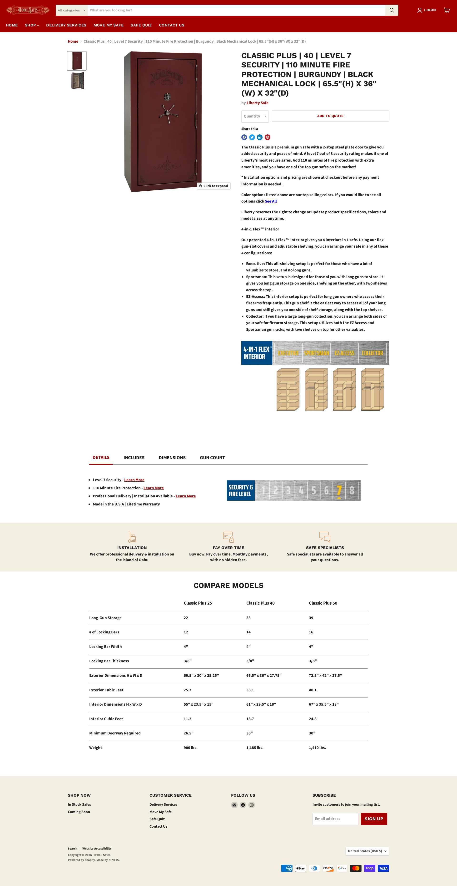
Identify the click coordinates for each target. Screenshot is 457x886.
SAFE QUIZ (141, 25)
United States (365, 851)
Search (72, 848)
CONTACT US (171, 25)
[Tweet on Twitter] (252, 137)
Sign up (374, 818)
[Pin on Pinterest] (267, 137)
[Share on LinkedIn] (260, 137)
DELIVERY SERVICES (66, 25)
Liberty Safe (257, 103)
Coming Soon (79, 812)
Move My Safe (160, 812)
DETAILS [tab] (101, 457)
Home (12, 25)
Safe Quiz (157, 819)
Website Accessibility (97, 848)
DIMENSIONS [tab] (172, 457)
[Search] (391, 10)
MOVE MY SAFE (109, 25)
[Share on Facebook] (244, 137)
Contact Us (158, 826)
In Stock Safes (79, 804)
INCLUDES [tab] (134, 457)
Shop (31, 25)
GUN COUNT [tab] (212, 457)
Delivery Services (163, 804)
